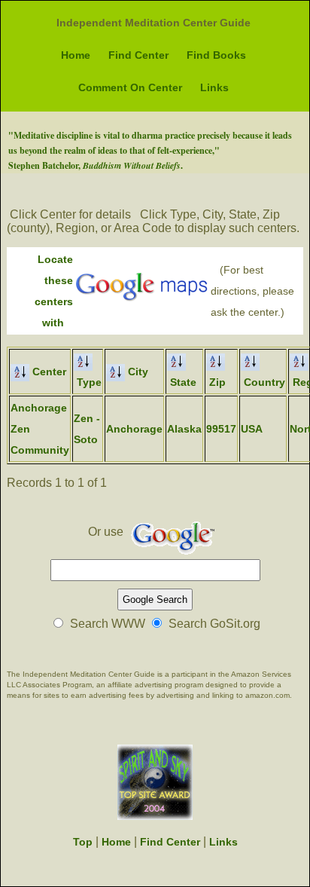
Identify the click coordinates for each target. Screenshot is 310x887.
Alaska (184, 429)
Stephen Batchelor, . (95, 165)
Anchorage (134, 429)
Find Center (138, 55)
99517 (221, 429)
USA (252, 429)
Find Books (216, 55)
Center (47, 372)
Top (83, 842)
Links (214, 87)
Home (75, 55)
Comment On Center (130, 87)
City (136, 372)
